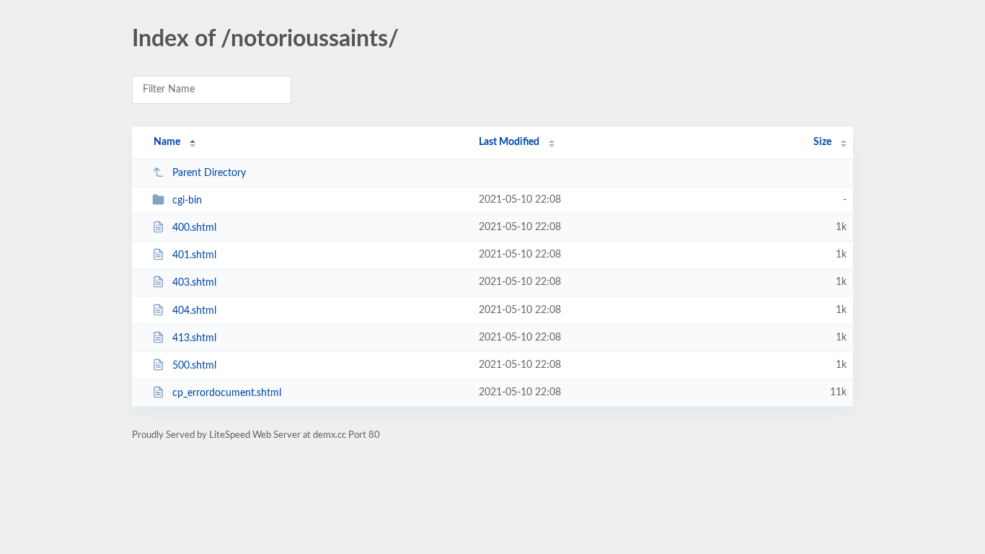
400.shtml (194, 228)
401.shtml (194, 255)
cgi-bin (187, 200)
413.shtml (194, 338)
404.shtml (194, 311)
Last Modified (509, 142)
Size (822, 142)
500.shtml (194, 366)
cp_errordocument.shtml (226, 393)
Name (167, 142)
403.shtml (194, 283)
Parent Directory (209, 173)
